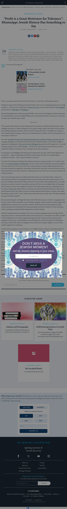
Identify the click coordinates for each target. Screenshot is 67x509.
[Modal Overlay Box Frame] (33, 254)
